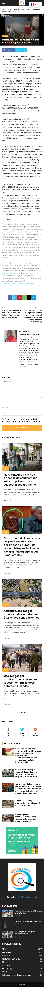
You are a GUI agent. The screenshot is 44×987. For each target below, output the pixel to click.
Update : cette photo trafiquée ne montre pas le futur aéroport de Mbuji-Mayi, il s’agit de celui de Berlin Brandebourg (33, 316)
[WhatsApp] (24, 297)
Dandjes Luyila (25, 331)
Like (8, 728)
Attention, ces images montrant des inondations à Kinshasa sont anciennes (21, 614)
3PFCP (10, 9)
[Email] (29, 297)
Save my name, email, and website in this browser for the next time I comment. (22, 420)
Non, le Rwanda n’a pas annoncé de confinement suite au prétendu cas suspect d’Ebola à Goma (20, 480)
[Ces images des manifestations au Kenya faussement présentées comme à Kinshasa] (22, 658)
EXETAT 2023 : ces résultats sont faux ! (28, 921)
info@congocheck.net (27, 897)
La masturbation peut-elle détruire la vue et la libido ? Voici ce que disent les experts (11, 313)
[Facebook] (10, 297)
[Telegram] (34, 297)
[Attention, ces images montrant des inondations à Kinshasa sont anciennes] (22, 593)
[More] (30, 50)
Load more (21, 712)
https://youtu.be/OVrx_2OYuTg (12, 273)
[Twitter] (14, 297)
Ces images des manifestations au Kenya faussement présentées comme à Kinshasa (20, 681)
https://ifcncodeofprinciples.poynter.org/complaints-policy (18, 283)
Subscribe (35, 728)
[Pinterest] (19, 297)
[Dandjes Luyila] (10, 349)
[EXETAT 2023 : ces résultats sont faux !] (7, 924)
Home (4, 9)
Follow (22, 728)
